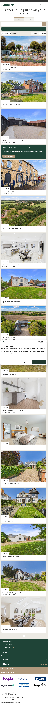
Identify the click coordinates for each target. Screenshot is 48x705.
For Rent (29, 19)
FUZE (13, 699)
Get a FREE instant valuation (37, 1)
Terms (6, 700)
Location (4, 23)
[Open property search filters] (44, 24)
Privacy (3, 700)
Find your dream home (9, 156)
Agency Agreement (12, 700)
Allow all (39, 362)
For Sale (19, 19)
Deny (24, 362)
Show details (41, 358)
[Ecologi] (40, 685)
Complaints (19, 700)
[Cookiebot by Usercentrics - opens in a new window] (37, 342)
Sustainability (17, 702)
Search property (25, 29)
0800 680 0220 (7, 644)
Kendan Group (8, 693)
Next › (27, 636)
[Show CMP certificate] (24, 685)
